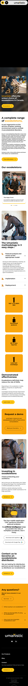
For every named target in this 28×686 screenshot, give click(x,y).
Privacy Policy (14, 672)
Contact (4, 655)
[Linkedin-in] (16, 633)
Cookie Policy (14, 673)
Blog (3, 650)
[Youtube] (12, 633)
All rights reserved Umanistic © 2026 (14, 670)
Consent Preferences (14, 675)
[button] (6, 2)
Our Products (6, 646)
